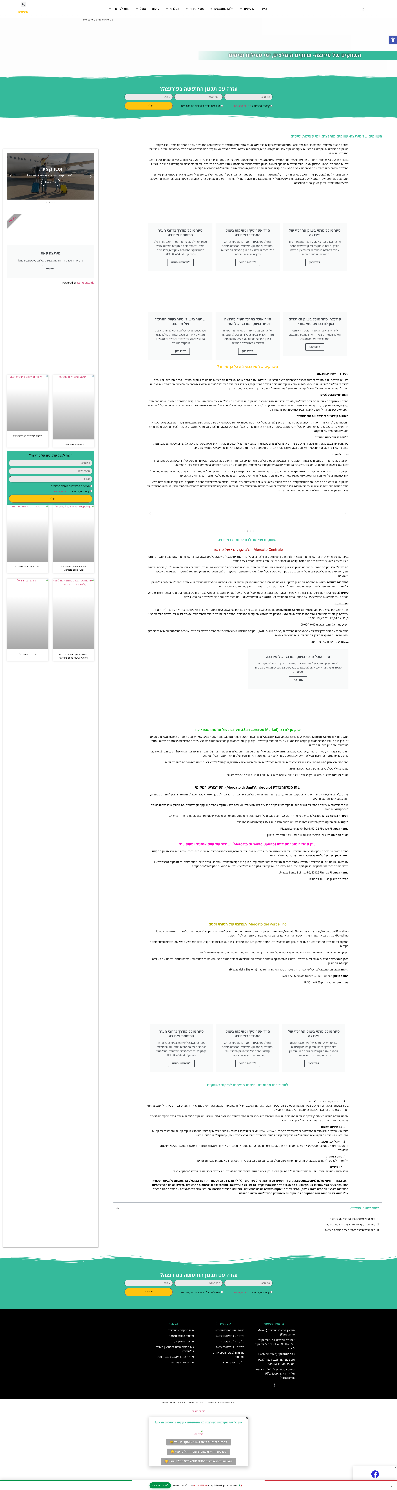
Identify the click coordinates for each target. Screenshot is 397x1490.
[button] (23, 4)
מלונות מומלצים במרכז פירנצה (27, 436)
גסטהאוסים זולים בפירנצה (73, 444)
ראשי (264, 9)
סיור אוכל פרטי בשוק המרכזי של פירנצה (352, 1219)
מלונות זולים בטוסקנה (232, 1341)
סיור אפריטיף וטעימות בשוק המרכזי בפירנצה (350, 1224)
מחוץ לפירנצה (121, 9)
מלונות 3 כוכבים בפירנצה (230, 1336)
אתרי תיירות (197, 9)
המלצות (174, 9)
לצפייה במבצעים (160, 1485)
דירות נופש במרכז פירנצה (229, 1330)
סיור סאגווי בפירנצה (182, 1362)
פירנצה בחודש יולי (27, 654)
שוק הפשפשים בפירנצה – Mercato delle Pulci (73, 568)
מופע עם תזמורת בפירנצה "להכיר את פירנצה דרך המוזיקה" (276, 1362)
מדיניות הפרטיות (242, 106)
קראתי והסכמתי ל (252, 106)
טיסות (155, 9)
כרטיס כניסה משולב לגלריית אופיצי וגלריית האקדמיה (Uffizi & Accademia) (275, 1373)
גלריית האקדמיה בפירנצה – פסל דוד (173, 1357)
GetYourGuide (85, 283)
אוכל (143, 9)
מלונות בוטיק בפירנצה (232, 1362)
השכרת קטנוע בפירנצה (181, 1330)
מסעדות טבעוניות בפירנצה (27, 566)
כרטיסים (249, 9)
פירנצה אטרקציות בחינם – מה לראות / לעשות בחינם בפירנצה (73, 656)
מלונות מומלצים (224, 9)
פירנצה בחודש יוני (184, 1341)
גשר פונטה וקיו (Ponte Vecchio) (276, 1354)
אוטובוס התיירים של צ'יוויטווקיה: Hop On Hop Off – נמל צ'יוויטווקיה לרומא (275, 1344)
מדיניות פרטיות (198, 1411)
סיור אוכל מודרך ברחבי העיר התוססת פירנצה (350, 1230)
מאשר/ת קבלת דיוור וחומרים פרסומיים (200, 106)
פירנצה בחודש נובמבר (181, 1336)
